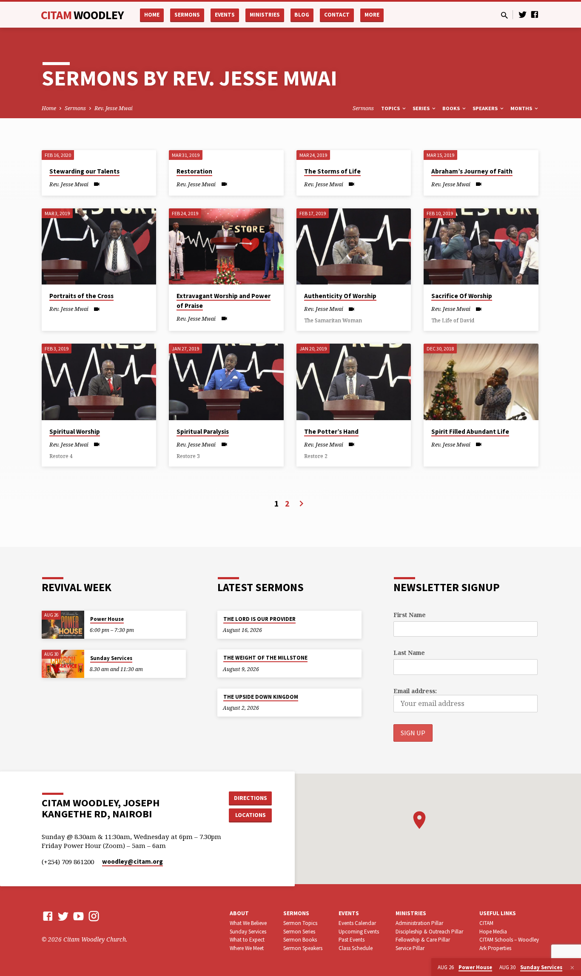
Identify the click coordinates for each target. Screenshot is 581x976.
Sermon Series (299, 931)
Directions (250, 798)
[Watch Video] (96, 184)
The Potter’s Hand (331, 431)
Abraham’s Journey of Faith (472, 171)
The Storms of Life (332, 171)
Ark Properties (495, 948)
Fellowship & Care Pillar (423, 939)
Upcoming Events (359, 931)
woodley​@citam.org (132, 861)
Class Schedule (356, 948)
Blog (301, 14)
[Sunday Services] (63, 664)
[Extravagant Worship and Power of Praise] (226, 246)
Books (451, 108)
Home (151, 14)
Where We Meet (247, 948)
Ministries (265, 14)
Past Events (352, 939)
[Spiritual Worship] (99, 382)
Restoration (194, 171)
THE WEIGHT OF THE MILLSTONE (265, 657)
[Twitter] (522, 14)
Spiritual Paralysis (203, 431)
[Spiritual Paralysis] (226, 382)
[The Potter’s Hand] (353, 382)
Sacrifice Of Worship (461, 296)
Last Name (409, 653)
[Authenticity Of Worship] (353, 246)
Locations (250, 815)
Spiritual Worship (74, 431)
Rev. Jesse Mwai (113, 108)
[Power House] (63, 625)
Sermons (187, 14)
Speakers (486, 108)
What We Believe (248, 923)
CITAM (82, 15)
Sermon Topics (300, 923)
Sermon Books (300, 939)
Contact (337, 14)
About (239, 913)
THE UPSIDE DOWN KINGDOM (260, 696)
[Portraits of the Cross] (99, 246)
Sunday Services (111, 658)
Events (225, 14)
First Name (409, 615)
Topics (391, 108)
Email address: (415, 691)
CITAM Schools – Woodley (509, 939)
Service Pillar (410, 948)
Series (422, 108)
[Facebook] (534, 14)
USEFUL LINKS (497, 913)
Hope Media (493, 931)
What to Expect (247, 939)
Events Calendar (357, 923)
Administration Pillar (419, 923)
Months (521, 108)
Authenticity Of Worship (340, 296)
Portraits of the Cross (81, 296)
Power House (107, 619)
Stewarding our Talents (84, 171)
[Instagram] (94, 916)
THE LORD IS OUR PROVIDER (259, 619)
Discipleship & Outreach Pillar (429, 931)
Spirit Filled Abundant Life (470, 431)
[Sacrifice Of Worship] (481, 246)
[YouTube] (78, 916)
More (372, 14)
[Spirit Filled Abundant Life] (481, 382)
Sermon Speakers (302, 948)
